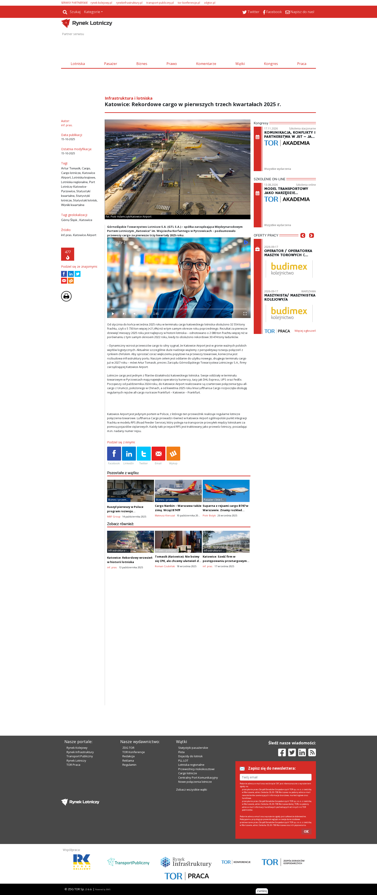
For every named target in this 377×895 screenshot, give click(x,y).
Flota (181, 752)
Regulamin (129, 765)
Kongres (271, 63)
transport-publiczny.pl (160, 3)
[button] (302, 242)
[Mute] (135, 314)
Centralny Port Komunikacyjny (198, 777)
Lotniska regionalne (191, 765)
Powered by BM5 (102, 889)
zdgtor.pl (209, 3)
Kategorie (92, 11)
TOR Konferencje (133, 752)
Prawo (171, 63)
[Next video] (124, 314)
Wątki (240, 63)
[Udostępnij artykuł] (71, 274)
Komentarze (206, 63)
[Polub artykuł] (64, 274)
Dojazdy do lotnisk (190, 756)
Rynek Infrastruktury (80, 752)
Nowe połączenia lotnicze (195, 782)
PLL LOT (183, 760)
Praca (301, 63)
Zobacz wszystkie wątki (191, 789)
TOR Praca (73, 765)
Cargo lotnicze (187, 773)
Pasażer (110, 63)
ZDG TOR (128, 748)
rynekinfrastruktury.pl (129, 3)
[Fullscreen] (244, 314)
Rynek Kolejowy (77, 748)
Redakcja (128, 756)
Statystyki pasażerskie (193, 748)
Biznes (141, 63)
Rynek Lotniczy (76, 760)
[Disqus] (179, 649)
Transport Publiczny (80, 756)
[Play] (112, 314)
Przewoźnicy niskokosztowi (196, 769)
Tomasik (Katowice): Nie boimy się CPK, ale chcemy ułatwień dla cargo (178, 561)
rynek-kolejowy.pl (101, 3)
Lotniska (78, 63)
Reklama (128, 760)
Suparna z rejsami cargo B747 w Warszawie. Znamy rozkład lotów (225, 510)
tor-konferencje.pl (189, 3)
